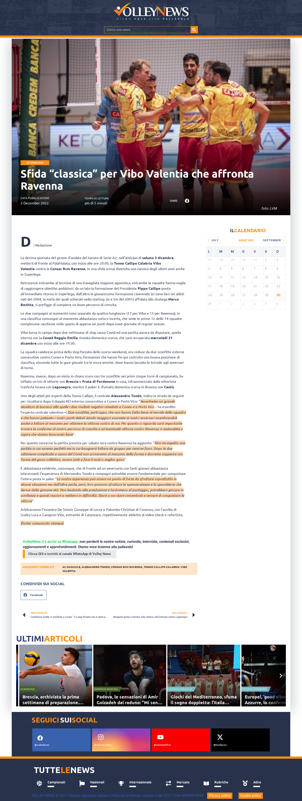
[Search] (194, 29)
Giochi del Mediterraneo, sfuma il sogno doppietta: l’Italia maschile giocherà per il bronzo (204, 702)
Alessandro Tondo (96, 567)
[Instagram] (100, 737)
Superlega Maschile (106, 689)
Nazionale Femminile (255, 689)
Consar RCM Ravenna (126, 567)
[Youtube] (160, 737)
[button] (187, 201)
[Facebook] (40, 737)
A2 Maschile (35, 162)
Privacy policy (220, 796)
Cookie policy (250, 796)
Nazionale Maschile (180, 689)
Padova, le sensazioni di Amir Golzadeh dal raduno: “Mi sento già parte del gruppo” (129, 702)
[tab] (53, 783)
